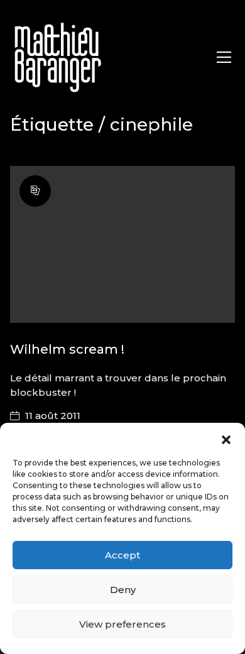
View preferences (122, 624)
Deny (123, 590)
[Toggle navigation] (224, 57)
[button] (226, 438)
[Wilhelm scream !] (122, 245)
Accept (122, 555)
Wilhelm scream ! (67, 349)
